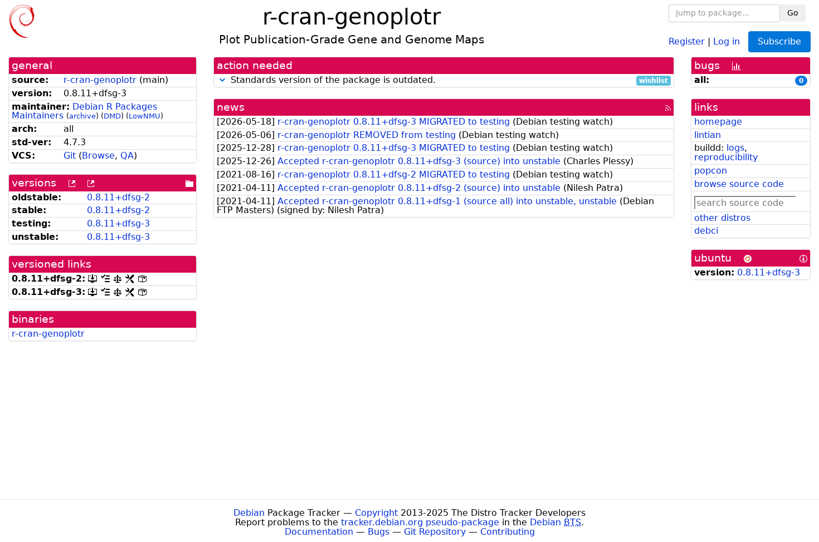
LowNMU (144, 116)
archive (82, 116)
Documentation (319, 531)
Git (70, 155)
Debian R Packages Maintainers (84, 111)
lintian (707, 135)
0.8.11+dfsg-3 (118, 223)
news (231, 107)
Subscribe (779, 41)
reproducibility (726, 157)
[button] (222, 80)
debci (706, 230)
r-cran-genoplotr (100, 80)
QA (127, 155)
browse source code (739, 184)
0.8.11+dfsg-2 (118, 197)
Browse (98, 155)
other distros (722, 218)
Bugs (378, 531)
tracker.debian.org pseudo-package (420, 522)
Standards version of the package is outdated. (448, 80)
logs (735, 147)
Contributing (507, 531)
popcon (710, 170)
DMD (112, 116)
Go (792, 12)
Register (687, 41)
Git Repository (435, 531)
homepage (718, 121)
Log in (726, 41)
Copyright (376, 512)
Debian (249, 512)
